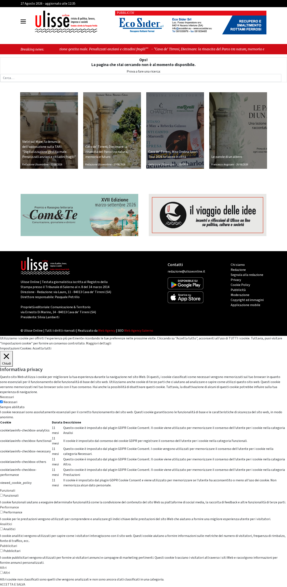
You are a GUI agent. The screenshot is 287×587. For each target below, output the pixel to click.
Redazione (238, 270)
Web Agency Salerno (138, 330)
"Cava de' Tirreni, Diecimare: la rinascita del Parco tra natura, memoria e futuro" (187, 49)
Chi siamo (238, 264)
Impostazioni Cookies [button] (16, 348)
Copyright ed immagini (247, 300)
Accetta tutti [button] (42, 348)
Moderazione (240, 295)
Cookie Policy (240, 285)
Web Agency (106, 330)
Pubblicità (238, 290)
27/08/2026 (56, 164)
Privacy (236, 280)
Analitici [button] (6, 524)
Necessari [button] (7, 397)
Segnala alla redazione (247, 275)
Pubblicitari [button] (8, 546)
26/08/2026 (242, 164)
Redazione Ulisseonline (35, 164)
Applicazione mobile (245, 305)
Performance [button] (9, 507)
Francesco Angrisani (222, 164)
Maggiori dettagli (98, 343)
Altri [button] (3, 567)
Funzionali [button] (7, 490)
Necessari (10, 402)
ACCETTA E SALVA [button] (12, 584)
